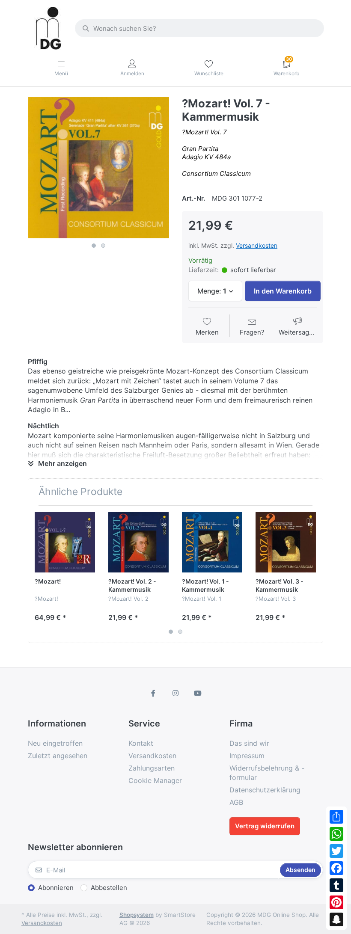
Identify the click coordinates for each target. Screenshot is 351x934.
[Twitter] (336, 851)
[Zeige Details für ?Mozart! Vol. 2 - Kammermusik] (138, 542)
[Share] (336, 816)
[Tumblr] (336, 885)
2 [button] (103, 245)
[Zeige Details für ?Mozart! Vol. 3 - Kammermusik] (286, 542)
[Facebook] (336, 868)
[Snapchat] (336, 919)
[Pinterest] (336, 902)
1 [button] (94, 245)
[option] (98, 167)
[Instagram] (175, 693)
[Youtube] (197, 693)
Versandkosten (256, 245)
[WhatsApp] (336, 833)
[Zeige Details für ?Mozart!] (65, 542)
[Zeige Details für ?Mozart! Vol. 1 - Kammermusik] (212, 542)
